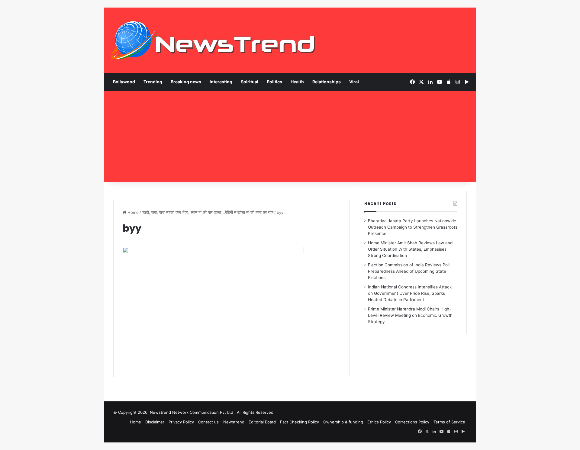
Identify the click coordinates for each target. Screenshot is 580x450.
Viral (354, 81)
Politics (274, 81)
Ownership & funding (343, 421)
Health (297, 81)
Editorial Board (262, 421)
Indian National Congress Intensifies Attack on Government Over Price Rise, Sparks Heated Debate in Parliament (410, 293)
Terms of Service (449, 421)
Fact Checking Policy (299, 421)
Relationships (326, 81)
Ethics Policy (379, 421)
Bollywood (124, 81)
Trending (152, 81)
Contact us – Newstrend (221, 421)
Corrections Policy (412, 421)
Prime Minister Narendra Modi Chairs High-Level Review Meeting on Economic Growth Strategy (410, 315)
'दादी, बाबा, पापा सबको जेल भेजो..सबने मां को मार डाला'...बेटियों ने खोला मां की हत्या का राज (207, 212)
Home (132, 212)
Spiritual (249, 81)
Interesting (221, 81)
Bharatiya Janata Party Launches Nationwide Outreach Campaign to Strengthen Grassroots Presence (412, 227)
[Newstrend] (213, 40)
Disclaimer (154, 421)
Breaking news (186, 81)
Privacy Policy (181, 421)
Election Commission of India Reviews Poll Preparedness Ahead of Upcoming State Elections (409, 271)
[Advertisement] (290, 136)
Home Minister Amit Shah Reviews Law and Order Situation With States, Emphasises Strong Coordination (410, 249)
